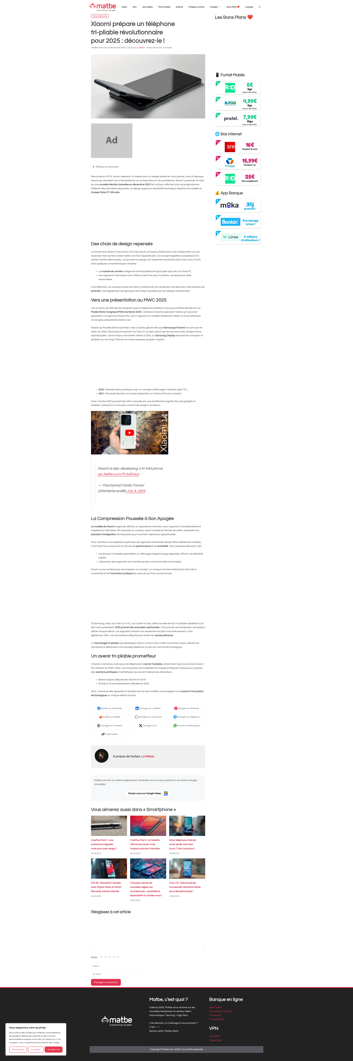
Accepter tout (54, 1050)
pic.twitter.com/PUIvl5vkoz (118, 474)
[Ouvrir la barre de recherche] (259, 7)
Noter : (94, 957)
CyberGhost (215, 1040)
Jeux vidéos (147, 7)
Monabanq (215, 1015)
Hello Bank (215, 1007)
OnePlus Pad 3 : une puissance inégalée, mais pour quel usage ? (104, 844)
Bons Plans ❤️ (233, 7)
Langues (249, 7)
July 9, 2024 (136, 491)
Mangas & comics (196, 7)
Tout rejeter (36, 1050)
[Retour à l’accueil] (103, 7)
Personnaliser (18, 1050)
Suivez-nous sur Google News (144, 793)
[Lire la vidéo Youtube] (129, 432)
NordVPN (214, 1036)
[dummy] (111, 157)
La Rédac (147, 756)
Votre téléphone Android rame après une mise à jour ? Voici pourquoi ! (182, 844)
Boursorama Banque (220, 1011)
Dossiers (214, 7)
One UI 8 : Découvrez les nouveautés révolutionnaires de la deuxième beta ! (185, 887)
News (124, 7)
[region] (36, 1039)
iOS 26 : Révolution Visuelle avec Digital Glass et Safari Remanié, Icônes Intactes (106, 887)
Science (179, 7)
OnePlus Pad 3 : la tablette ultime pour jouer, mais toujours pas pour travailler (145, 844)
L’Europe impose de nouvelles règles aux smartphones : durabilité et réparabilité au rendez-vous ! (146, 889)
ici (157, 1027)
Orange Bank (216, 1019)
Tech (134, 7)
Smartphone (100, 16)
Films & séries (164, 7)
